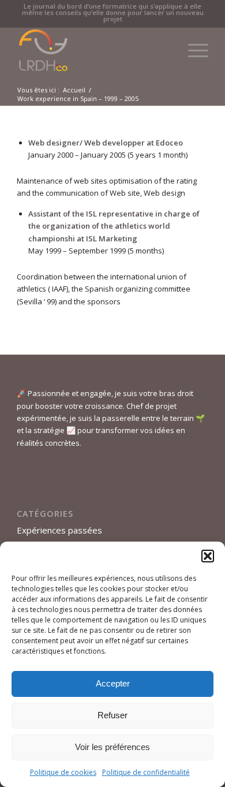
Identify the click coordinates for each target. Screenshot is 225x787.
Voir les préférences (112, 747)
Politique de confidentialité (146, 772)
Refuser (112, 715)
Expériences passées (59, 530)
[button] (207, 556)
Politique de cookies (63, 772)
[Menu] (192, 50)
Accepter (113, 683)
